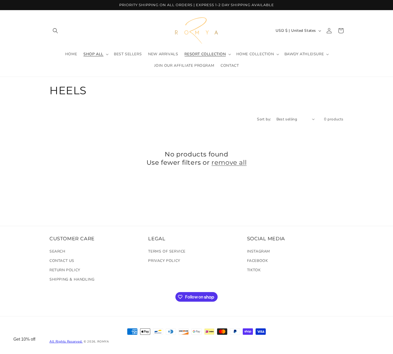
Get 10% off (24, 339)
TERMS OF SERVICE (167, 251)
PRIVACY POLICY (164, 260)
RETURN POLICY (64, 270)
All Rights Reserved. (66, 341)
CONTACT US (61, 260)
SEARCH (57, 251)
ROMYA (103, 342)
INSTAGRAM (258, 251)
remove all (228, 162)
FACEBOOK (257, 260)
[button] (55, 31)
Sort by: (264, 119)
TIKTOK (254, 270)
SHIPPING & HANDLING (71, 279)
